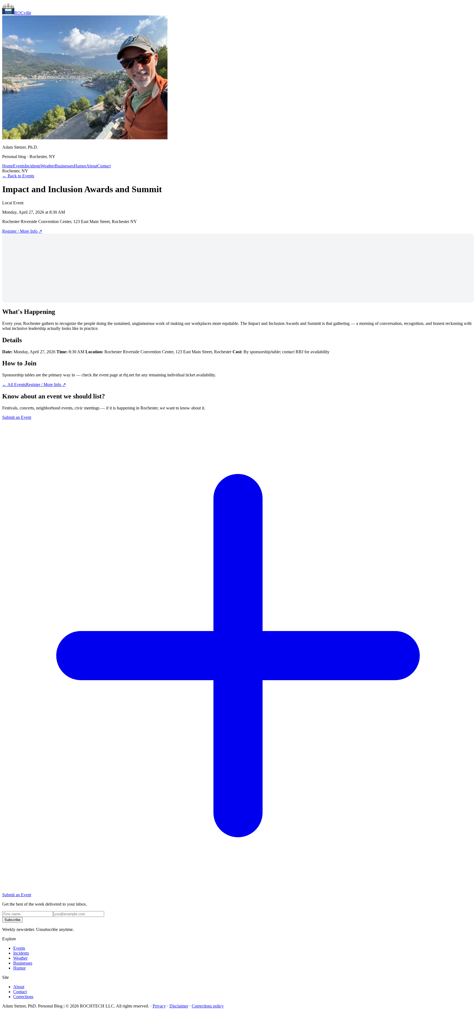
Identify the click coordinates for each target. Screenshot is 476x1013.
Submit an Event (16, 417)
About (91, 166)
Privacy (159, 1006)
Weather (47, 166)
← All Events (14, 384)
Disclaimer (178, 1006)
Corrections (23, 996)
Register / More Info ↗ (22, 231)
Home (7, 166)
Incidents (32, 166)
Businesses (64, 166)
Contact (104, 166)
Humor (80, 166)
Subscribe (12, 920)
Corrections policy (208, 1006)
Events (19, 166)
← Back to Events (18, 175)
